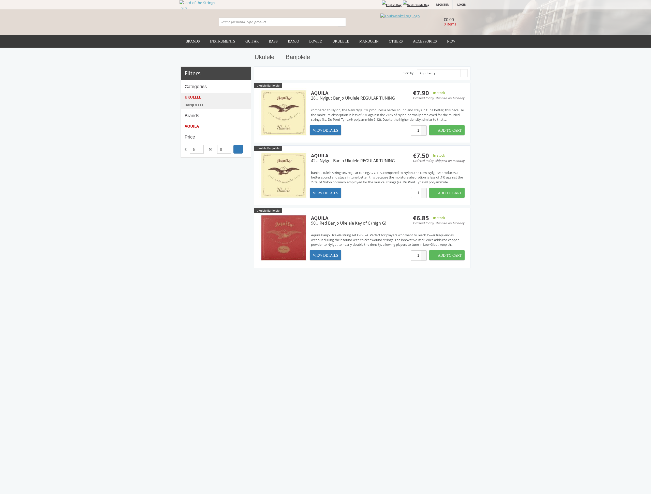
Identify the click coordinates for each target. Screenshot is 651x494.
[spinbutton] (416, 130)
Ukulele (340, 41)
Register (442, 4)
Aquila (192, 126)
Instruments (222, 41)
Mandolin (369, 41)
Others (396, 41)
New (451, 41)
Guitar (252, 41)
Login (461, 4)
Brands (193, 41)
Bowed (315, 41)
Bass (273, 41)
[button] (423, 128)
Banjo (293, 41)
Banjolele (194, 104)
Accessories (425, 41)
